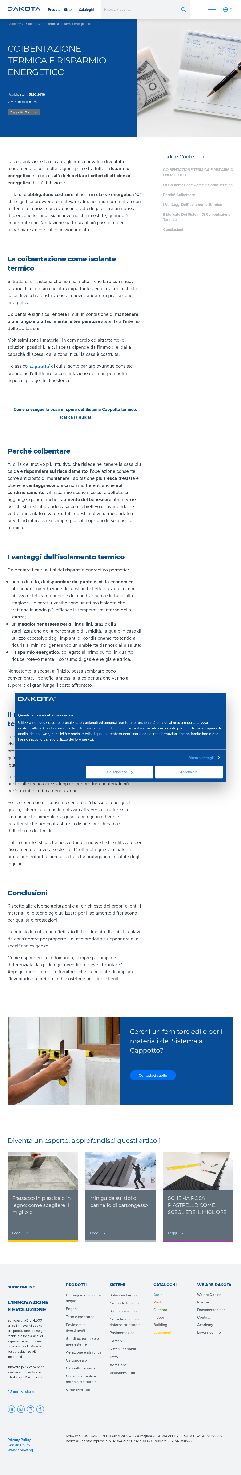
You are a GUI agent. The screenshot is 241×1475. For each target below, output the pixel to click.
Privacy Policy (19, 1439)
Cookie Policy (19, 1444)
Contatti (204, 1317)
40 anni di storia (21, 1391)
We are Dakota (209, 1294)
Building (160, 1324)
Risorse (203, 1302)
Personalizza (117, 772)
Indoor (158, 1317)
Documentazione (211, 1309)
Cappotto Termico (23, 112)
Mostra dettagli (201, 757)
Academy (14, 23)
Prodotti (54, 9)
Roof (157, 1302)
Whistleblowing (20, 1449)
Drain (157, 1294)
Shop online (21, 1287)
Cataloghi (86, 9)
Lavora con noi (209, 1332)
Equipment (162, 1332)
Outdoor (160, 1309)
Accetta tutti (189, 772)
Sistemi (70, 9)
